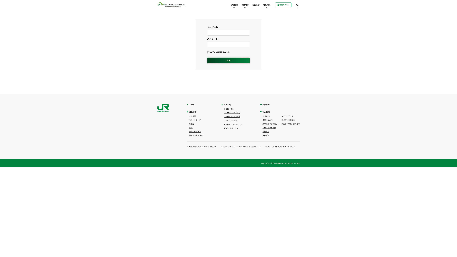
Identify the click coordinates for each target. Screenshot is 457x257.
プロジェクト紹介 (269, 127)
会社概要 (192, 116)
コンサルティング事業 (232, 112)
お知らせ (266, 104)
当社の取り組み (195, 131)
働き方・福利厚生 (288, 120)
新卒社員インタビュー (271, 124)
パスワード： (213, 38)
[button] (234, 5)
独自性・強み (229, 109)
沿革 (191, 127)
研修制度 (266, 135)
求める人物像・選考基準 (291, 124)
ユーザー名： (213, 27)
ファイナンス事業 (230, 120)
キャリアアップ (287, 116)
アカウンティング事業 (232, 116)
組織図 (191, 124)
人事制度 (266, 131)
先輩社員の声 (268, 120)
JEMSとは (266, 116)
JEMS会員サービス (231, 128)
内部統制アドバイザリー (233, 124)
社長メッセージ (195, 120)
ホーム (192, 104)
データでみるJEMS (196, 135)
